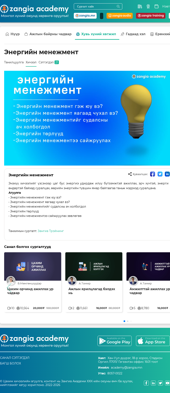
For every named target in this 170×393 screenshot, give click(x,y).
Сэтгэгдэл (48, 62)
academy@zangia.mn (126, 367)
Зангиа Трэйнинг (51, 231)
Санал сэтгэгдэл (14, 358)
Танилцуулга (14, 62)
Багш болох (10, 363)
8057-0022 (114, 373)
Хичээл (31, 62)
